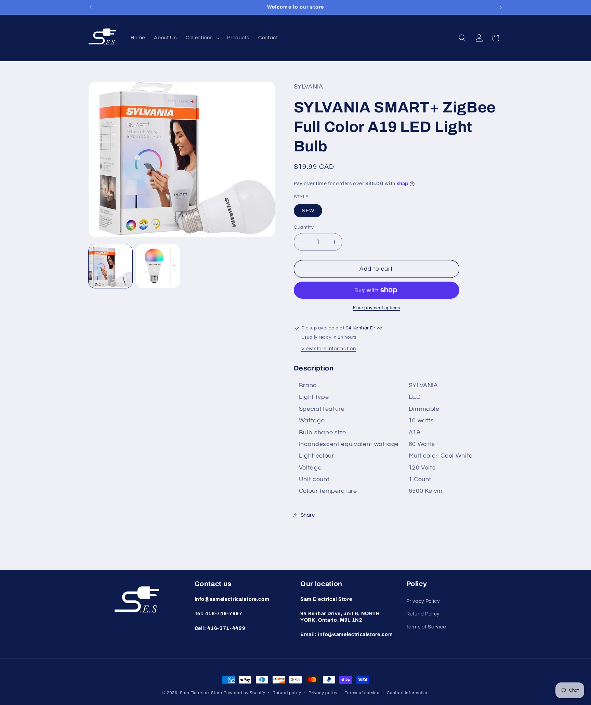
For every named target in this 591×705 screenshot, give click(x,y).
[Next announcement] (500, 7)
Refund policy (287, 693)
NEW (308, 210)
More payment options (376, 308)
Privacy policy (323, 693)
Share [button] (308, 515)
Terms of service (362, 693)
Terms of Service (426, 626)
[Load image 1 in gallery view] (110, 266)
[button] (202, 38)
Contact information (408, 693)
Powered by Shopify (244, 693)
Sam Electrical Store (201, 693)
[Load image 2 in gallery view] (158, 266)
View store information (328, 348)
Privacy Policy (423, 601)
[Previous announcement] (90, 7)
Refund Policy (423, 614)
